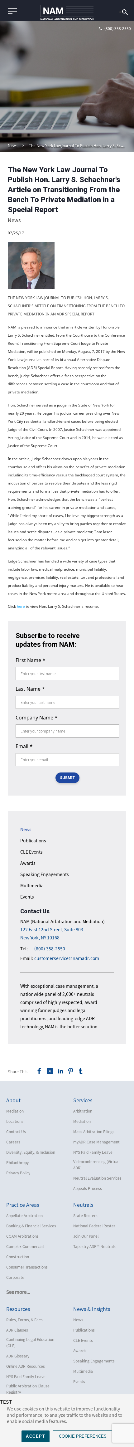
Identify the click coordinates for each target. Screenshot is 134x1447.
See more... (18, 1292)
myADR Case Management (96, 1142)
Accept (35, 1436)
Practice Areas (22, 1204)
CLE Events (31, 852)
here (21, 606)
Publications (33, 840)
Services (82, 1100)
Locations (14, 1121)
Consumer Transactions (27, 1267)
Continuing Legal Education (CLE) (30, 1342)
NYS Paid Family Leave (92, 1152)
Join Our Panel (85, 1236)
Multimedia (32, 885)
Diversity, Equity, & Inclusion (30, 1152)
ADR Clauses (17, 1330)
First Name (30, 660)
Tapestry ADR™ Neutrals (94, 1246)
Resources (18, 1309)
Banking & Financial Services (31, 1226)
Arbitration (82, 1111)
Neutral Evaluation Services (97, 1178)
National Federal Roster (94, 1226)
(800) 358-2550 (49, 949)
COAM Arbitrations (22, 1236)
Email (24, 746)
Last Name (30, 688)
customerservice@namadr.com (66, 958)
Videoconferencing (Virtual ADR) (96, 1165)
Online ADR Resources (25, 1366)
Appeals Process (87, 1188)
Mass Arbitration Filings (93, 1131)
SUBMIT (67, 777)
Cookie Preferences (83, 1436)
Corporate (15, 1277)
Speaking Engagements (44, 874)
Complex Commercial (25, 1246)
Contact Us (16, 1131)
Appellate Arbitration (24, 1215)
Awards (28, 863)
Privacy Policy (18, 1173)
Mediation (15, 1111)
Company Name (37, 717)
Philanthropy (17, 1162)
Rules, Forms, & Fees (24, 1320)
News (12, 145)
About (13, 1100)
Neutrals (83, 1204)
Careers (13, 1142)
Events (27, 897)
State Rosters (85, 1215)
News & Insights (91, 1309)
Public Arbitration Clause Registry (28, 1389)
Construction (17, 1256)
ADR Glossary (17, 1356)
